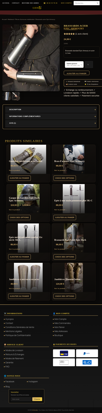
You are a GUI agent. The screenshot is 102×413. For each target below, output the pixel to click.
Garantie (9, 362)
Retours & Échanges (14, 354)
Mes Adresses (61, 331)
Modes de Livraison (14, 350)
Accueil (6, 3)
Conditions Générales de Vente (19, 327)
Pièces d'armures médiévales (24, 19)
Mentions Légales (13, 331)
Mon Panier (59, 327)
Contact (16, 3)
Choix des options (64, 178)
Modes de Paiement (14, 358)
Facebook (9, 381)
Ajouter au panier (76, 73)
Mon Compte (66, 3)
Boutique (58, 335)
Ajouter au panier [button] (19, 178)
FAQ (7, 366)
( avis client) (81, 34)
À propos (9, 319)
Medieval (11, 19)
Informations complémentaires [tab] (24, 116)
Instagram (33, 381)
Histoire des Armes (30, 3)
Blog (7, 386)
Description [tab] (15, 109)
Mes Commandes (62, 323)
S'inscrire (37, 399)
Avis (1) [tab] (12, 123)
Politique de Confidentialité (18, 335)
